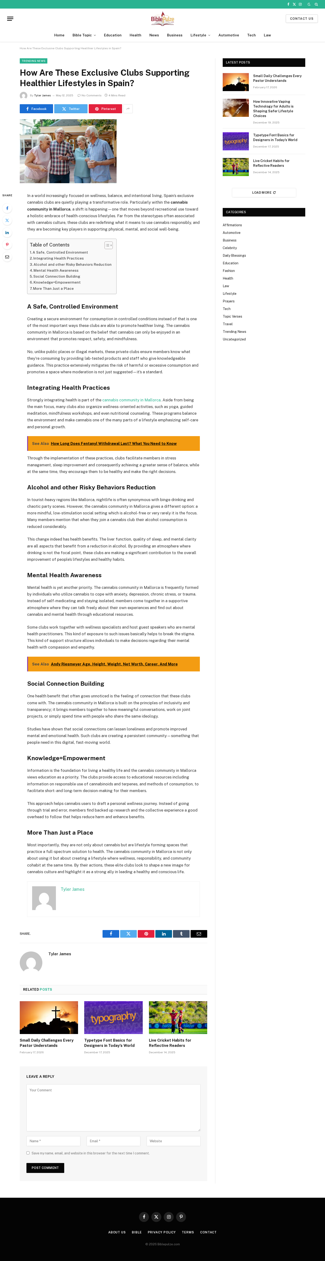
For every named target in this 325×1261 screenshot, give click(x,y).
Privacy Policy (162, 1232)
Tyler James (42, 95)
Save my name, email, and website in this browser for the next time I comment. (91, 1153)
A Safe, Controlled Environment (60, 252)
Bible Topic (82, 35)
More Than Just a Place (53, 288)
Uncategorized (234, 339)
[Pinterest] (7, 244)
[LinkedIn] (7, 232)
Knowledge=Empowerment (57, 282)
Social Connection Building (56, 276)
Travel (228, 324)
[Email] (7, 256)
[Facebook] (7, 208)
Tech (251, 35)
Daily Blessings (234, 255)
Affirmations (232, 225)
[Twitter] (7, 220)
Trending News (33, 60)
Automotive (228, 35)
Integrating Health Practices (58, 258)
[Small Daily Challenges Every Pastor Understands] (49, 1017)
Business (174, 35)
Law (267, 35)
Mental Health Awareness (56, 270)
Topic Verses (232, 316)
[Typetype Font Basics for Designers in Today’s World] (113, 1017)
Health (135, 35)
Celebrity (230, 248)
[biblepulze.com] (162, 19)
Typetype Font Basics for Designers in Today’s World (109, 1043)
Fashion (229, 271)
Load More (262, 192)
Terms (188, 1232)
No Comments (92, 95)
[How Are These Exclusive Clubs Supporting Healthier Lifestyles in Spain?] (68, 182)
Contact (208, 1232)
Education (113, 35)
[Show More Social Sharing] (128, 108)
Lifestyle (198, 35)
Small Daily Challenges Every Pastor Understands (47, 1043)
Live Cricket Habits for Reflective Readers (170, 1043)
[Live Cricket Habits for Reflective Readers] (178, 1017)
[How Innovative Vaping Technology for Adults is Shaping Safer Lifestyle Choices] (236, 108)
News (154, 35)
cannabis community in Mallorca (131, 400)
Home (59, 35)
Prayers (229, 301)
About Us (117, 1232)
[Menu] (10, 18)
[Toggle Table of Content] (106, 245)
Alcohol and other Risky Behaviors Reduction (73, 264)
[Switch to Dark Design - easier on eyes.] (309, 4)
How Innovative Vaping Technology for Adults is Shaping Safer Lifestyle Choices (273, 109)
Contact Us (302, 18)
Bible (137, 1232)
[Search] (316, 4)
